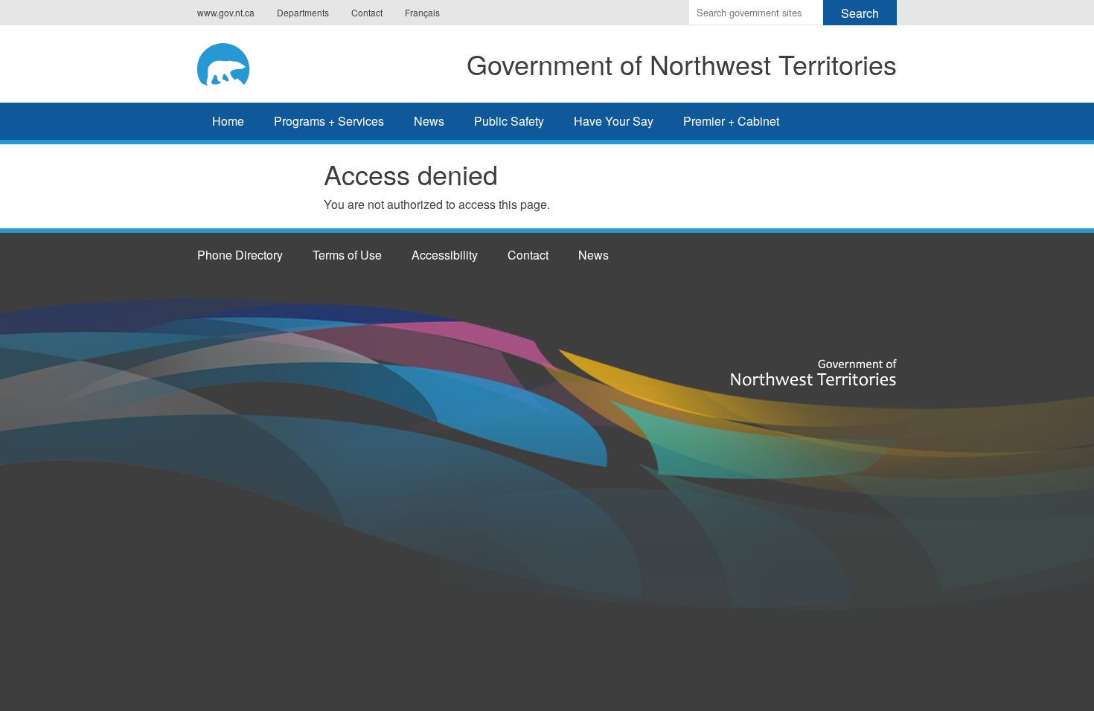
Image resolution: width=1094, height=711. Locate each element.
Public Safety (509, 120)
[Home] (235, 61)
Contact (367, 12)
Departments (303, 12)
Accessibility (445, 254)
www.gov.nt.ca (226, 12)
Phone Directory (240, 254)
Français (422, 12)
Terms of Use (347, 254)
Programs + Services (329, 120)
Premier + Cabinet (731, 120)
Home (228, 120)
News (429, 120)
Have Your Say (613, 120)
